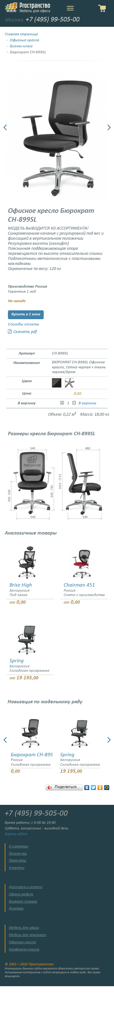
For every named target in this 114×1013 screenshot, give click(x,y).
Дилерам (16, 909)
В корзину (87, 403)
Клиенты (16, 868)
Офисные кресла (24, 40)
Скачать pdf (25, 332)
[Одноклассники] (100, 785)
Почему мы (18, 854)
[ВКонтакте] (87, 785)
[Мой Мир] (107, 785)
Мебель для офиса (24, 928)
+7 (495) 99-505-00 (52, 19)
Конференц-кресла (24, 950)
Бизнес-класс (21, 46)
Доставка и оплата (25, 887)
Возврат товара (23, 902)
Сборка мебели (21, 894)
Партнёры (17, 861)
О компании (18, 846)
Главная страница (21, 34)
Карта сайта (16, 834)
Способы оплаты (23, 324)
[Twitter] (93, 785)
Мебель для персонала (27, 935)
